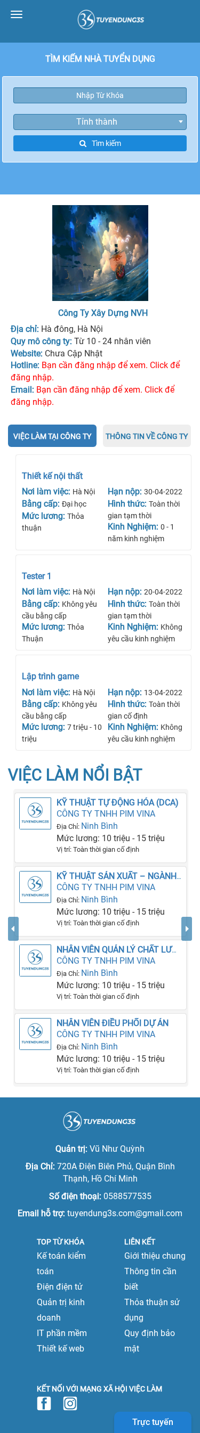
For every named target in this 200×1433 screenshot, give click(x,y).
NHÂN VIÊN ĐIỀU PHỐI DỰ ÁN (113, 1023)
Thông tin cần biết (150, 1279)
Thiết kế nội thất (52, 476)
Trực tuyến (152, 1422)
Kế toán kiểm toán (61, 1263)
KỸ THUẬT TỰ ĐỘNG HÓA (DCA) (118, 802)
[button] (13, 1002)
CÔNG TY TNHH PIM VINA (106, 814)
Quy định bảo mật (149, 1341)
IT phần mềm (62, 1333)
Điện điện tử (60, 1287)
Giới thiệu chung (155, 1256)
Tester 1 (37, 576)
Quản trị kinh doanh (61, 1310)
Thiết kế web (60, 1349)
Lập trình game (50, 676)
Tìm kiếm (106, 143)
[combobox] (100, 122)
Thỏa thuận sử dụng (152, 1310)
